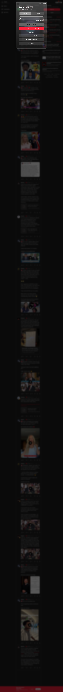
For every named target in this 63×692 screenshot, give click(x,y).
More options (32, 43)
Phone (38, 13)
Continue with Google (32, 35)
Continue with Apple (32, 39)
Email (26, 13)
